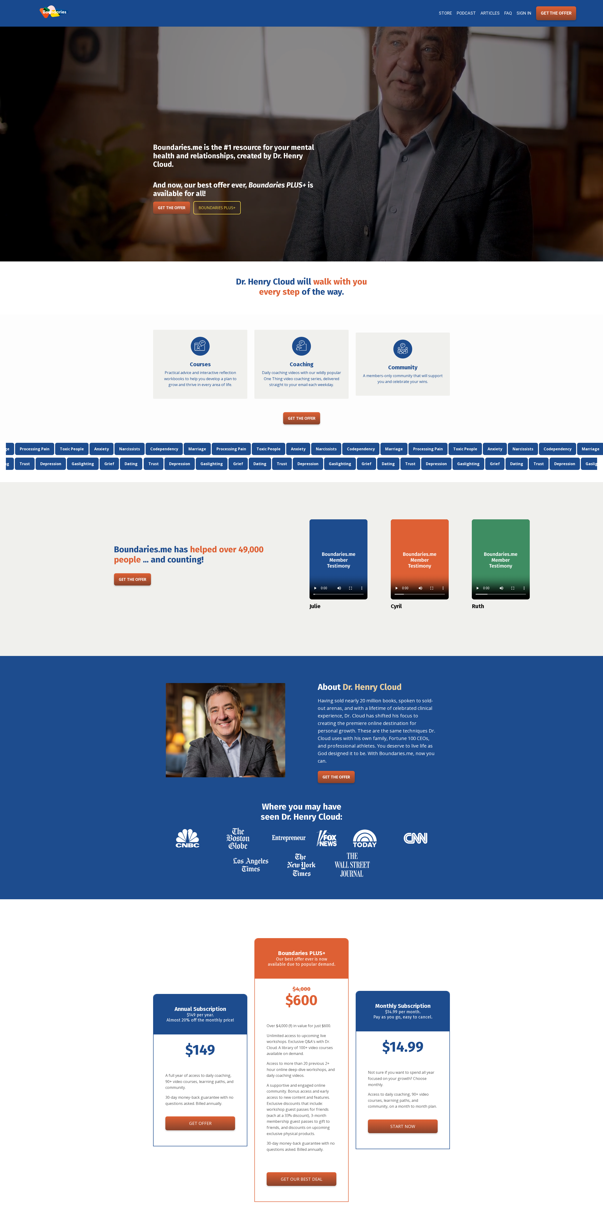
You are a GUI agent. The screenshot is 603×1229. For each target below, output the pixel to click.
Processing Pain (190, 449)
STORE (445, 13)
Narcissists (88, 449)
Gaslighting (56, 463)
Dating (104, 463)
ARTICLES (490, 13)
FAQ (508, 13)
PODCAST (466, 13)
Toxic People (30, 449)
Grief (83, 463)
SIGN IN (524, 13)
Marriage (156, 449)
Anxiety (60, 449)
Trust (127, 463)
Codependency (123, 449)
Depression (24, 463)
